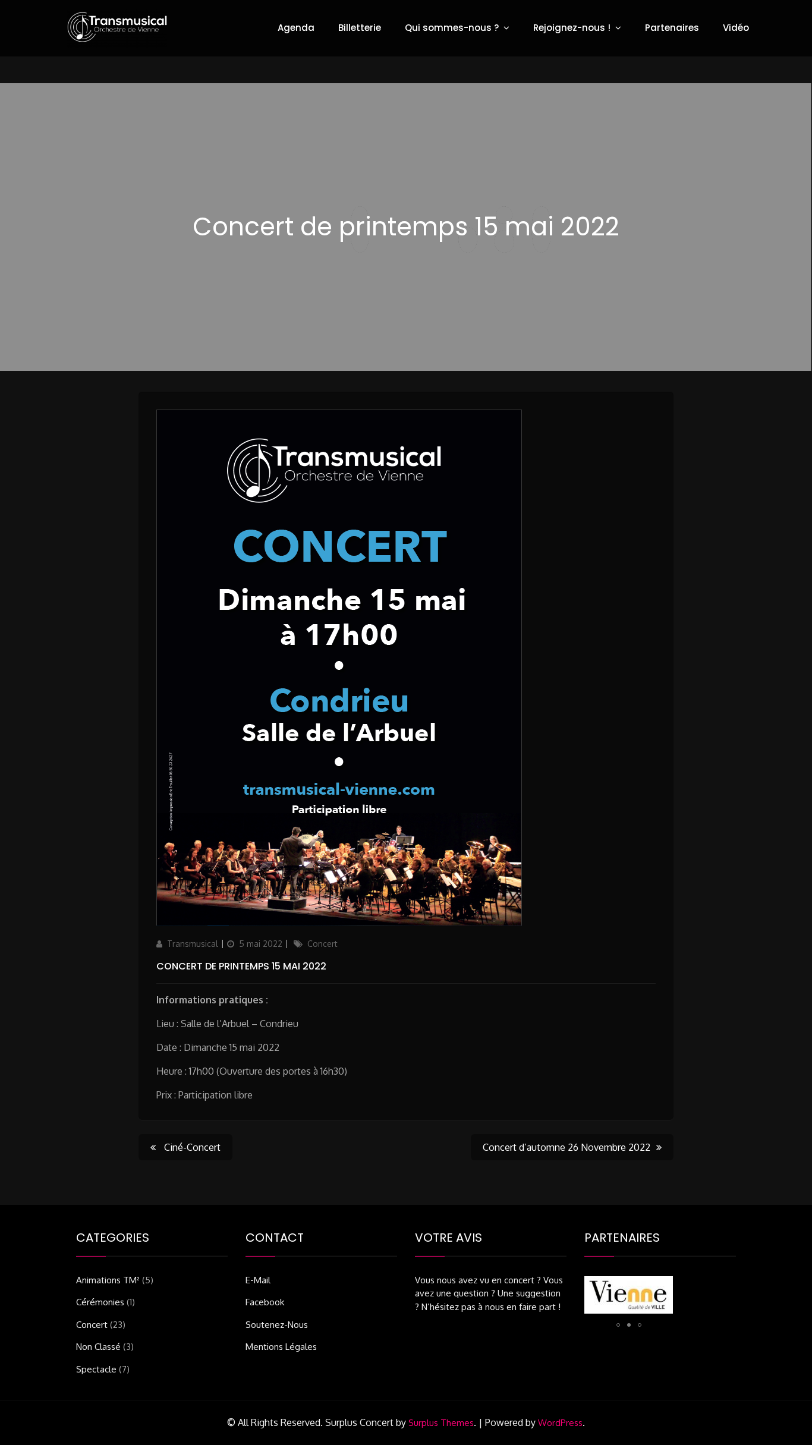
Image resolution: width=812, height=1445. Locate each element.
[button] (618, 1325)
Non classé (98, 1346)
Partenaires (672, 27)
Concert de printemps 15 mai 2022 (241, 966)
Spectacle (96, 1369)
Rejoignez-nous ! (571, 27)
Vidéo (736, 27)
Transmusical (192, 944)
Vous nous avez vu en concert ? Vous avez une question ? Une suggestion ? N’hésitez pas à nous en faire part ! (489, 1293)
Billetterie (359, 27)
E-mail (258, 1280)
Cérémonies (100, 1302)
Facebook (265, 1302)
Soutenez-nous (277, 1324)
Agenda (296, 27)
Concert (322, 944)
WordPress (560, 1422)
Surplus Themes (441, 1422)
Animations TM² (108, 1280)
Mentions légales (281, 1346)
